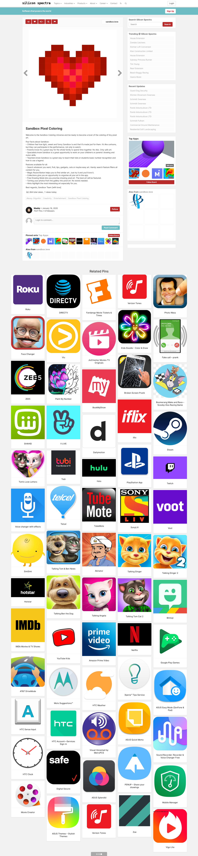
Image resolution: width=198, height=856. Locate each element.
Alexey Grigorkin (34, 198)
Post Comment (111, 227)
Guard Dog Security (138, 90)
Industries (68, 3)
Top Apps (43, 235)
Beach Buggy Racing (139, 72)
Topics (57, 3)
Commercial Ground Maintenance (144, 125)
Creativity (47, 198)
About (93, 3)
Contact (113, 3)
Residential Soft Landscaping (143, 129)
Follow (115, 209)
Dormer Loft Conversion (140, 47)
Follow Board (114, 235)
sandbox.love (111, 22)
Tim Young (134, 64)
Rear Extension (136, 68)
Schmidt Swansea (138, 99)
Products (81, 3)
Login (171, 3)
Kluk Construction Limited (141, 51)
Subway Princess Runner (141, 60)
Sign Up (170, 11)
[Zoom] (48, 21)
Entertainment (60, 198)
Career (103, 3)
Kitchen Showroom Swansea (142, 95)
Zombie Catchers (137, 42)
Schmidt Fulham (137, 121)
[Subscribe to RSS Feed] (121, 3)
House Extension (137, 38)
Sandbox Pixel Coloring (78, 198)
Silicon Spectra (36, 3)
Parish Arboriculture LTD (140, 108)
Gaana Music (135, 77)
